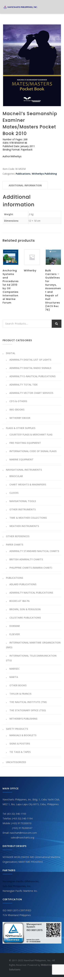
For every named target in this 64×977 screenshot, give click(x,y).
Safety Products (17, 728)
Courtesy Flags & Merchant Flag (30, 434)
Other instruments (22, 509)
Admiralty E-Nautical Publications (32, 376)
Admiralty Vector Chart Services (31, 393)
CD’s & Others (18, 401)
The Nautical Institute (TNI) (28, 702)
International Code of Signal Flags (32, 451)
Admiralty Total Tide (23, 384)
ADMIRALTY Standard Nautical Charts (34, 551)
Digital (10, 353)
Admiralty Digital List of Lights (30, 359)
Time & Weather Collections (28, 517)
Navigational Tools (22, 501)
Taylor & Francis (20, 693)
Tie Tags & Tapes (20, 752)
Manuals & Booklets (22, 735)
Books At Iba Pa (19, 601)
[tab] (25, 185)
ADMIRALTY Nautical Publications (31, 592)
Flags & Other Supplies (20, 428)
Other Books (17, 685)
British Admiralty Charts (26, 559)
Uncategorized (16, 762)
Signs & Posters (19, 743)
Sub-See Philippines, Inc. (17, 886)
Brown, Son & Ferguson (25, 609)
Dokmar (14, 626)
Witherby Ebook (19, 417)
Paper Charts (14, 544)
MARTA (13, 677)
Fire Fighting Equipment (25, 442)
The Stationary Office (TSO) (27, 710)
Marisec (14, 668)
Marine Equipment (21, 459)
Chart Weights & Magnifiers (27, 484)
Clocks (13, 492)
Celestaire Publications (25, 617)
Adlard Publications (22, 584)
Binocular (16, 476)
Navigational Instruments (24, 469)
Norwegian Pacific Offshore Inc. (21, 881)
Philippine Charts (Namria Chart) (30, 567)
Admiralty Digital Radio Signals (30, 368)
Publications (23, 173)
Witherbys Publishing (44, 173)
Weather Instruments (24, 526)
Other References (17, 536)
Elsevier (14, 634)
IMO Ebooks (16, 409)
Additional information (25, 185)
